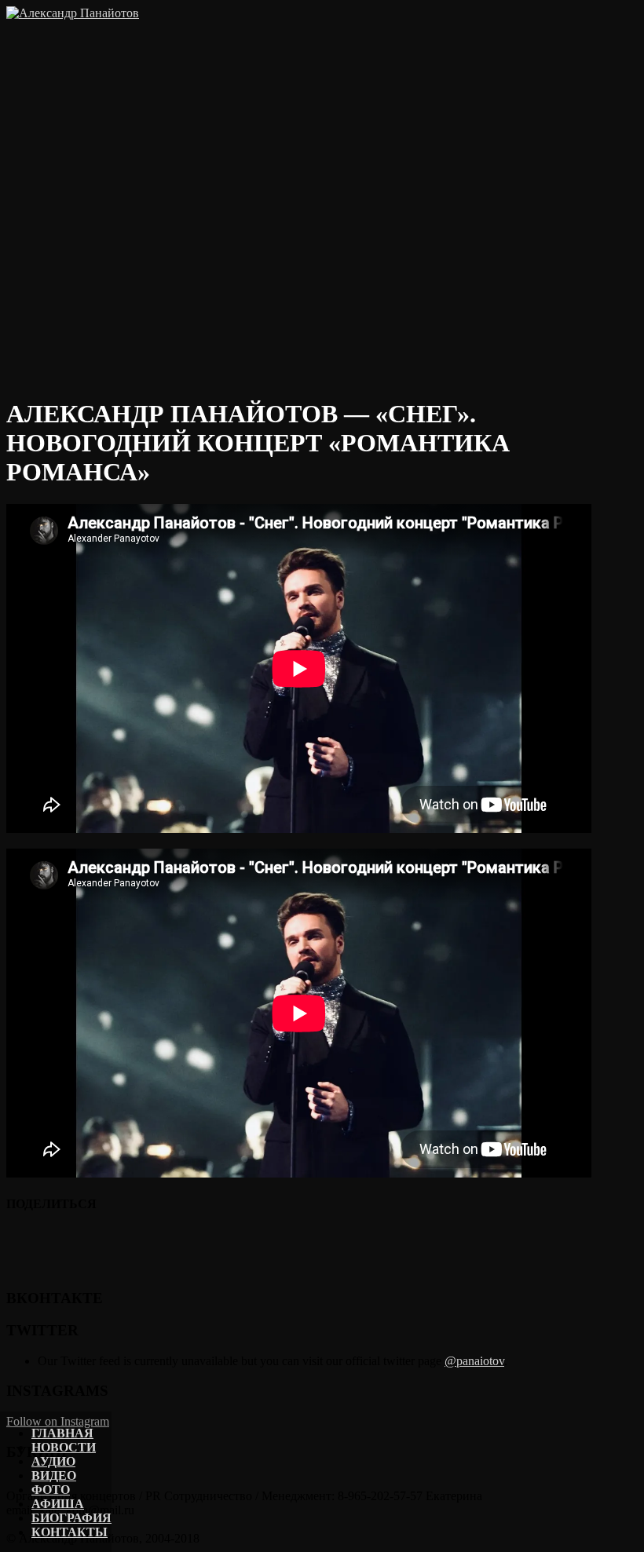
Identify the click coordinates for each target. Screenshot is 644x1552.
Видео (53, 1475)
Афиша (57, 1503)
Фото (50, 1489)
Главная (62, 1433)
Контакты (69, 1532)
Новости (63, 1447)
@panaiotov (474, 1361)
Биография (71, 1518)
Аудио (53, 1461)
